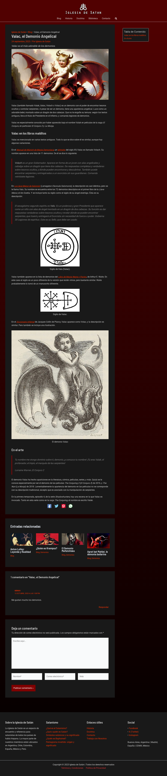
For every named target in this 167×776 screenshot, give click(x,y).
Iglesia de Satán (18, 32)
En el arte (128, 38)
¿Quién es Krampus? (46, 548)
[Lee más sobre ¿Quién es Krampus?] (47, 539)
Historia (68, 18)
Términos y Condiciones (72, 768)
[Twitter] (56, 506)
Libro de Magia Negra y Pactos (72, 277)
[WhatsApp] (71, 506)
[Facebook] (49, 506)
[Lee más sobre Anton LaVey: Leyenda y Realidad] (21, 539)
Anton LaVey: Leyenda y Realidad (20, 550)
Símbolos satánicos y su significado (62, 735)
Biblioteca (93, 18)
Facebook (133, 728)
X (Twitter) (134, 732)
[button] (116, 18)
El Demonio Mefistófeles (68, 549)
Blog (59, 18)
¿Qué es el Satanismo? (56, 728)
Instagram (133, 735)
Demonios (44, 552)
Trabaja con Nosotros (97, 738)
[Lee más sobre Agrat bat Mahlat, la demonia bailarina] (98, 540)
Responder (104, 607)
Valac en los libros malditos (135, 35)
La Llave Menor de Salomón (27, 186)
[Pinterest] (63, 506)
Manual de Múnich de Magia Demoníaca (35, 150)
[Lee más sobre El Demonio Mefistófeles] (73, 539)
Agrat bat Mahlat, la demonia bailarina (97, 553)
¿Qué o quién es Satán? (57, 732)
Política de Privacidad (96, 768)
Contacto (106, 18)
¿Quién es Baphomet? (56, 738)
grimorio (61, 150)
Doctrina (80, 18)
